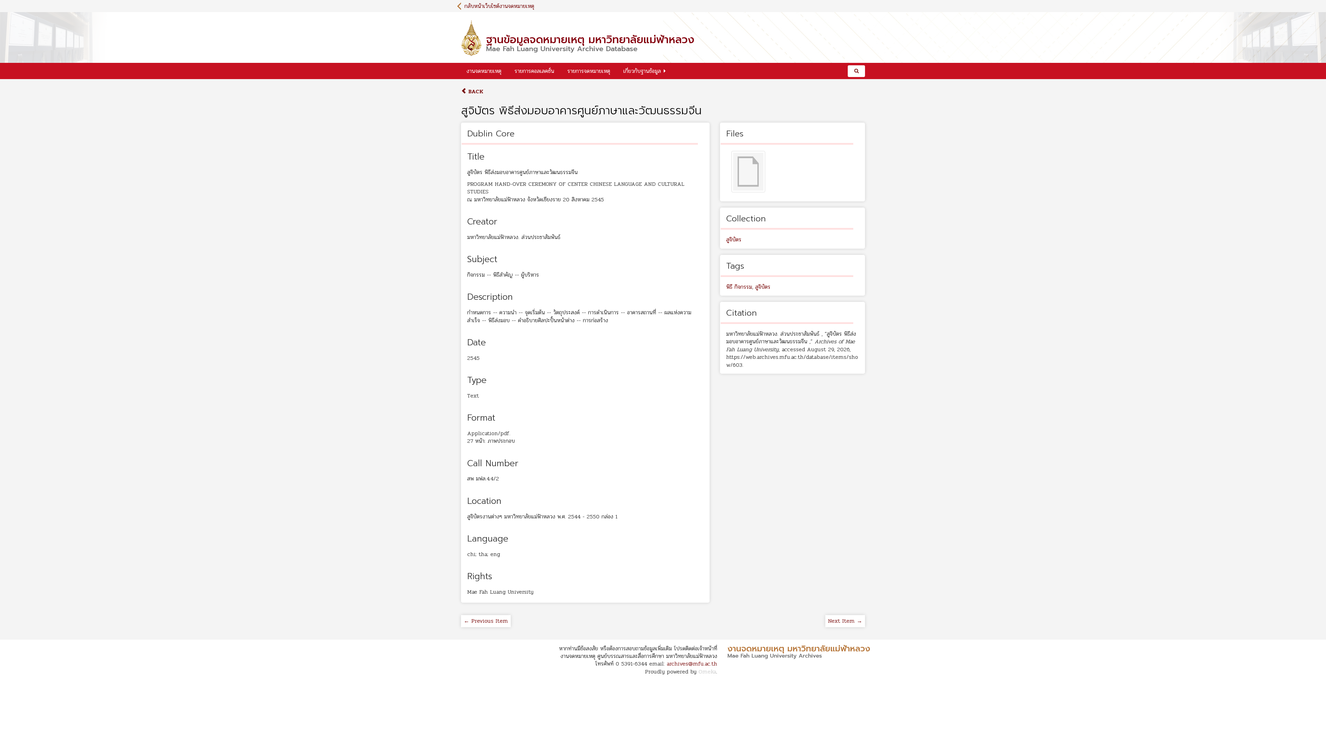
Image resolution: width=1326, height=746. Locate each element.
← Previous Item (486, 620)
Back (475, 91)
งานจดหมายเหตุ (484, 71)
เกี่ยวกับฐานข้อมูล (642, 71)
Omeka (707, 671)
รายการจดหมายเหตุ (588, 71)
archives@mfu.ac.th (692, 663)
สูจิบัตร (733, 239)
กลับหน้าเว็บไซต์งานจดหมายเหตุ (499, 6)
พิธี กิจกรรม (739, 287)
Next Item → (845, 620)
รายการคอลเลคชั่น (534, 71)
